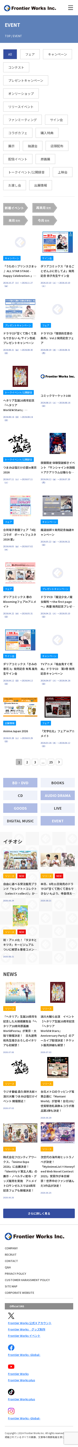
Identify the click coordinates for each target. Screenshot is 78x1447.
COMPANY (11, 1248)
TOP (8, 36)
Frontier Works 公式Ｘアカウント (30, 1323)
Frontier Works (18, 1374)
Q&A (8, 1267)
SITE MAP (11, 1286)
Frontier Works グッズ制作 (26, 1329)
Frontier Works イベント (24, 1336)
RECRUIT (11, 1254)
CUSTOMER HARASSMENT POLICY (27, 1280)
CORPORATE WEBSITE (19, 1293)
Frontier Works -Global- (24, 1355)
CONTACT (11, 1261)
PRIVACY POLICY (15, 1274)
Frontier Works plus (21, 1380)
